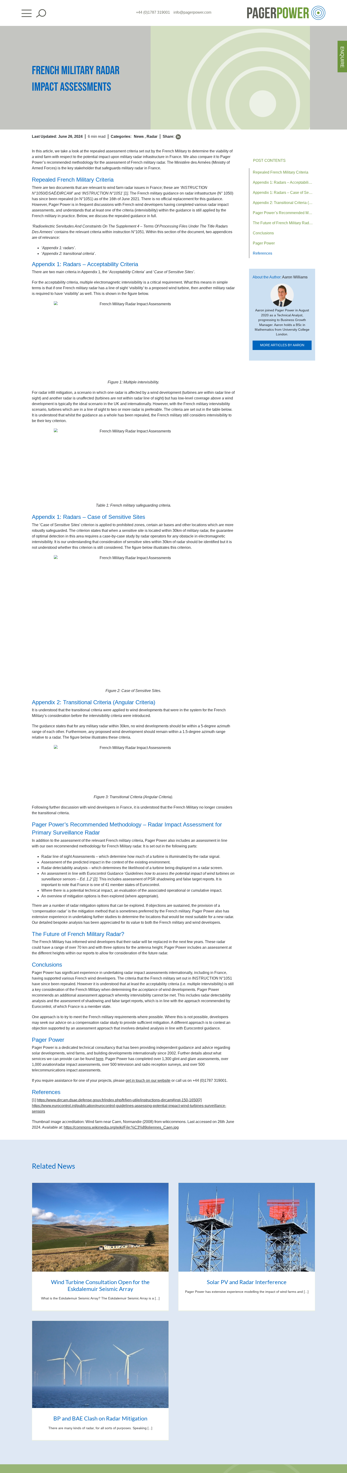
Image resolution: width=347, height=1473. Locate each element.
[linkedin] (178, 136)
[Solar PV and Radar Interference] (246, 1227)
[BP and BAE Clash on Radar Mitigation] (100, 1364)
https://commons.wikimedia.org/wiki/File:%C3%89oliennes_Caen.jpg (121, 1127)
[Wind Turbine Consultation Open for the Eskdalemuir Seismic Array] (100, 1227)
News (139, 136)
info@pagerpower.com (192, 12)
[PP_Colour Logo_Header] (286, 8)
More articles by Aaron (282, 345)
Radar (152, 136)
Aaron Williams (295, 277)
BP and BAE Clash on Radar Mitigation (100, 1418)
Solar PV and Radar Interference (247, 1281)
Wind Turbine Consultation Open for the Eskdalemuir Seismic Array (100, 1285)
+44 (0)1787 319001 (153, 12)
